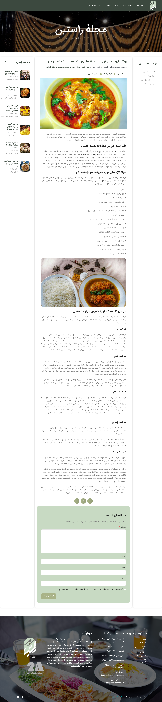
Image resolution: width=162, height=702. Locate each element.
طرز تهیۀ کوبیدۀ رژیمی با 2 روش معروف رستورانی (12, 126)
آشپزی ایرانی (13, 98)
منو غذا (143, 642)
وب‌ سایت (122, 578)
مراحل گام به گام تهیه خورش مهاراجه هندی (147, 83)
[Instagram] (29, 696)
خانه (144, 639)
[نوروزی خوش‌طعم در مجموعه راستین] (25, 75)
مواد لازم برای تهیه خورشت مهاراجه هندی (147, 79)
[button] (140, 64)
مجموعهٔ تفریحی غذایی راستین (115, 67)
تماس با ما (141, 655)
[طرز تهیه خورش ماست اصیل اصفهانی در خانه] (25, 111)
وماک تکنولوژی (119, 696)
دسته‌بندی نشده (12, 79)
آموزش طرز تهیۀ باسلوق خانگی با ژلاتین (12, 145)
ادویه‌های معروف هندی (88, 154)
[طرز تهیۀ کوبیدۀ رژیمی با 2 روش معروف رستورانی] (25, 129)
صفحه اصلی (85, 38)
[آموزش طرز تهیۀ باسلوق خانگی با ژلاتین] (25, 148)
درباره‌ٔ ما (143, 652)
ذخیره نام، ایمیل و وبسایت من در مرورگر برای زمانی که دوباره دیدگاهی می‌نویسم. (91, 589)
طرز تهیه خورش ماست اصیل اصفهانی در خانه (12, 108)
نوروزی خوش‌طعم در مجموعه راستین (11, 72)
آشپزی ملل (76, 38)
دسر (7, 153)
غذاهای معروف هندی (117, 151)
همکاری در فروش (142, 660)
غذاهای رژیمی (13, 135)
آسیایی (97, 74)
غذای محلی (4, 98)
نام (124, 556)
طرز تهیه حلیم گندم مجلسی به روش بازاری (11, 163)
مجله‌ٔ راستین (143, 647)
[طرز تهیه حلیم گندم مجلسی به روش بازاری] (25, 166)
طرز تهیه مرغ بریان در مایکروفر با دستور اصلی (11, 89)
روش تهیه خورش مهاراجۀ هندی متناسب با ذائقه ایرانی (148, 72)
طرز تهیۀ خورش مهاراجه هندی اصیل (147, 75)
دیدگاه (122, 527)
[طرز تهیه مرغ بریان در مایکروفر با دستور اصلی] (25, 92)
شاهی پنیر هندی (108, 180)
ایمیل (123, 567)
